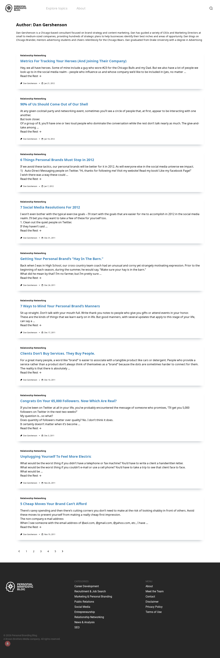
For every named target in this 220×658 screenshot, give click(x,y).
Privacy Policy (154, 606)
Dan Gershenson (30, 83)
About (80, 8)
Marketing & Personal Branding (93, 596)
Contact (150, 596)
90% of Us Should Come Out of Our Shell (54, 104)
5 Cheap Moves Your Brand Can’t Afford (53, 503)
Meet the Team (155, 591)
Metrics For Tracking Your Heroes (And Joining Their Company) (73, 61)
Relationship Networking (33, 55)
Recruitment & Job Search (90, 591)
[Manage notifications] (7, 643)
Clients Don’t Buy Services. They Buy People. (57, 353)
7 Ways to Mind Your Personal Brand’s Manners (60, 306)
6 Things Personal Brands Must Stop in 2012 (57, 159)
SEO (77, 627)
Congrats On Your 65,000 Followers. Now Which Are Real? (68, 401)
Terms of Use (154, 612)
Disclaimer (152, 601)
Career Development (86, 586)
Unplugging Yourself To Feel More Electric (55, 456)
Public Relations (84, 601)
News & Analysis (84, 622)
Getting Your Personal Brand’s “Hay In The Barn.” (61, 258)
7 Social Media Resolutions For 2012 (50, 207)
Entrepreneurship (84, 612)
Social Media (82, 606)
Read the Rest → (30, 76)
